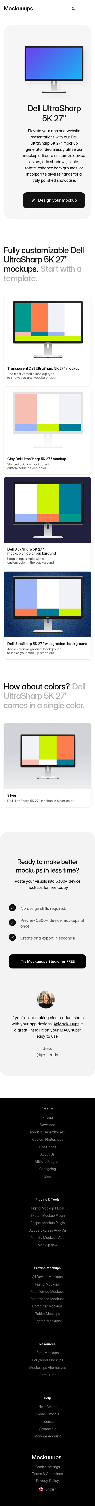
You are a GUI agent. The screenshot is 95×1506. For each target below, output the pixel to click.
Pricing (47, 1117)
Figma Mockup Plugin (47, 1208)
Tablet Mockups (47, 1314)
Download (47, 1125)
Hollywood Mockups (47, 1360)
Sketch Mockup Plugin (47, 1215)
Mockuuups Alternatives (47, 1368)
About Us (47, 1154)
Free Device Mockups (47, 1292)
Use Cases (47, 1147)
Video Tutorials (47, 1414)
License (48, 1422)
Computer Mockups (47, 1306)
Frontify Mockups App (47, 1238)
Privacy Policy (47, 1480)
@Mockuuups (66, 1024)
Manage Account (47, 1436)
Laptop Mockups (47, 1321)
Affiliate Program (48, 1162)
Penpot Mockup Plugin (47, 1223)
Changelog (47, 1169)
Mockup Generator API (47, 1132)
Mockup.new (47, 1245)
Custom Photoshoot (47, 1139)
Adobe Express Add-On (47, 1230)
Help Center (47, 1407)
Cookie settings (47, 1467)
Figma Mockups (47, 1284)
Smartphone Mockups (47, 1299)
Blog (47, 1176)
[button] (73, 8)
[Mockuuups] (34, 8)
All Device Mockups (47, 1277)
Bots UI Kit (47, 1375)
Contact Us (47, 1429)
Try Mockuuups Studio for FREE (48, 961)
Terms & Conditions (47, 1473)
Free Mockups (47, 1353)
